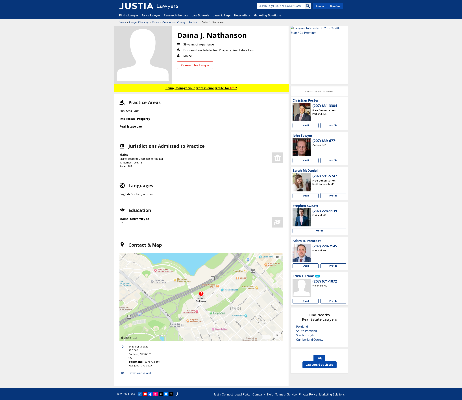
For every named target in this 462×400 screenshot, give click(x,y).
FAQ (319, 358)
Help (270, 394)
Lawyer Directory (139, 22)
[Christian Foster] (302, 112)
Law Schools (200, 15)
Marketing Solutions (267, 15)
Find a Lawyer (128, 15)
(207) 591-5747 (324, 176)
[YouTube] (145, 394)
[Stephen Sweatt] (302, 217)
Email (305, 125)
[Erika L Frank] (302, 288)
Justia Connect (223, 394)
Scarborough (305, 335)
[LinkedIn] (140, 394)
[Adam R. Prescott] (302, 253)
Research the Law (176, 15)
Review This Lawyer (195, 65)
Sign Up (335, 6)
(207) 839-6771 (324, 140)
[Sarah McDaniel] (302, 182)
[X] (171, 394)
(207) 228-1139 (324, 211)
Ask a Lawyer (151, 15)
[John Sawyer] (302, 147)
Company (258, 394)
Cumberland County (173, 22)
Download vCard (139, 373)
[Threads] (161, 394)
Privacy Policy (308, 394)
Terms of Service (286, 394)
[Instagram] (155, 394)
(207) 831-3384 (324, 105)
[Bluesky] (166, 394)
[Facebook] (150, 394)
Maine (155, 22)
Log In (320, 6)
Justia (122, 22)
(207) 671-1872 (324, 281)
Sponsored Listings (319, 91)
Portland (193, 22)
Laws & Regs (222, 15)
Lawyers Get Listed (320, 365)
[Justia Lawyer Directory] (136, 6)
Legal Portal (242, 394)
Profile (333, 125)
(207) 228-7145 (324, 246)
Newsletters (242, 15)
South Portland (306, 331)
